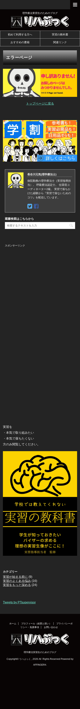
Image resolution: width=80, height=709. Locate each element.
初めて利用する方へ (20, 34)
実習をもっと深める (17, 585)
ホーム (12, 623)
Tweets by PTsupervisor (19, 602)
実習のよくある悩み (17, 581)
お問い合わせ (51, 627)
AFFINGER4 (39, 664)
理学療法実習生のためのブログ (40, 652)
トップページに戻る (40, 103)
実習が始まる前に (15, 576)
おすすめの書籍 (20, 42)
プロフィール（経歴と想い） (36, 623)
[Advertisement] (40, 294)
